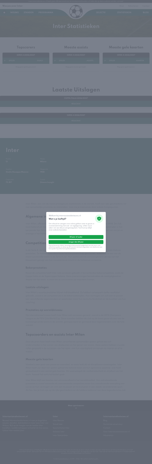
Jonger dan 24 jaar (76, 242)
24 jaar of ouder (76, 237)
